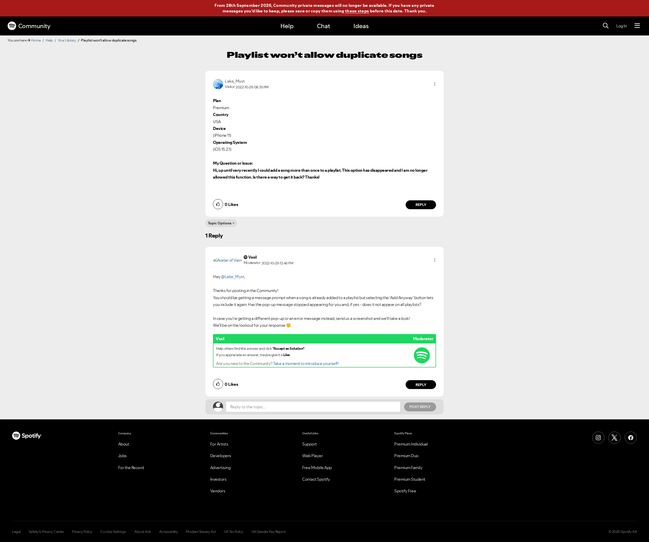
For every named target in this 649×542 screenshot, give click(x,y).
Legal (16, 531)
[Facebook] (631, 438)
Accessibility (168, 531)
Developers (220, 455)
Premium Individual (411, 444)
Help (287, 26)
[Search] (605, 26)
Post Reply (420, 406)
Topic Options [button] (219, 223)
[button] (435, 84)
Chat (323, 26)
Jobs (122, 455)
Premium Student (409, 479)
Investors (218, 479)
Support (309, 444)
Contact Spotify (316, 479)
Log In (621, 26)
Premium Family (408, 467)
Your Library (67, 40)
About (123, 444)
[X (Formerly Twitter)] (614, 438)
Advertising (220, 467)
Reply (421, 204)
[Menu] (637, 25)
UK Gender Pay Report (268, 531)
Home (36, 40)
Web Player (312, 455)
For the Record (131, 467)
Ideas (361, 26)
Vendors (217, 491)
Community (34, 26)
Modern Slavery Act (201, 531)
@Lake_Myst (232, 276)
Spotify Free (405, 491)
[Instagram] (598, 438)
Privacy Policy (82, 531)
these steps (357, 11)
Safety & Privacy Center (46, 531)
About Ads (142, 531)
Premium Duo (406, 455)
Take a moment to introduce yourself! (305, 363)
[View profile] (218, 83)
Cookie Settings (113, 531)
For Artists (219, 444)
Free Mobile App (317, 467)
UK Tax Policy (233, 531)
